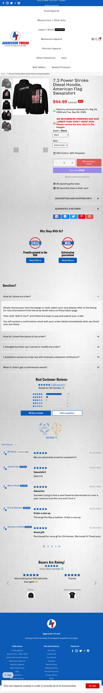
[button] (38, 394)
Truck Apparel (51, 11)
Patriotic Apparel (51, 48)
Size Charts (51, 657)
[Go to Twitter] (11, 3)
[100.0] (44, 428)
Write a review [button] (36, 413)
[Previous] (6, 81)
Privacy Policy (51, 675)
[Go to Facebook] (3, 3)
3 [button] (52, 546)
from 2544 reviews (50, 568)
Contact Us (51, 654)
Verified (50, 437)
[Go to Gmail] (89, 217)
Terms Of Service (51, 671)
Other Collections (45, 58)
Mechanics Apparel (51, 39)
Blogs (51, 678)
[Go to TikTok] (15, 3)
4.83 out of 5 (58, 384)
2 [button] (48, 546)
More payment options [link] (77, 176)
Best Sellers (39, 67)
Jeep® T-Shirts (51, 29)
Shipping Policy (51, 668)
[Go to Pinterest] (19, 3)
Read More (35, 260)
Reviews (51, 661)
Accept (92, 685)
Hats (64, 58)
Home (3, 74)
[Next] (6, 128)
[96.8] (57, 428)
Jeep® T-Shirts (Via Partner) (17, 657)
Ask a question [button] (67, 413)
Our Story (51, 650)
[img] (40, 453)
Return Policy (51, 664)
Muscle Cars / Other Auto (52, 20)
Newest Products (61, 67)
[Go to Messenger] (65, 217)
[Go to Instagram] (7, 3)
